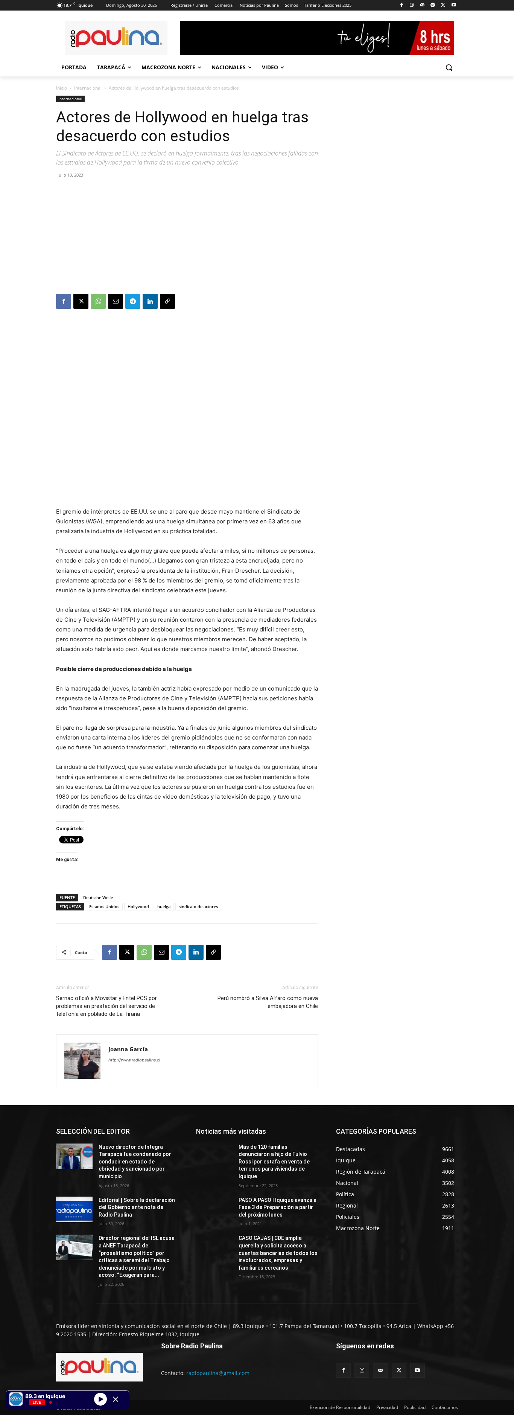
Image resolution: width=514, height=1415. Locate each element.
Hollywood (138, 906)
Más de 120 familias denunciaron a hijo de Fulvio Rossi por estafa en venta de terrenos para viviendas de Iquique (274, 1161)
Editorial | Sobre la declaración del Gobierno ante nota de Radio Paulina (137, 1207)
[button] (449, 67)
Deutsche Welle (98, 897)
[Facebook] (401, 5)
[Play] (100, 1399)
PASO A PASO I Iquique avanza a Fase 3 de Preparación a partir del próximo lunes (277, 1207)
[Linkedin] (150, 301)
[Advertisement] (187, 237)
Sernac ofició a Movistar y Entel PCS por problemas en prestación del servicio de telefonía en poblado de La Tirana (106, 1006)
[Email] (115, 301)
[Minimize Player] (115, 1399)
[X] (443, 5)
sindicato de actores (198, 906)
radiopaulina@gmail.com (217, 1373)
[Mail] (422, 5)
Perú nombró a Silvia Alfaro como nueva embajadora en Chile (267, 1002)
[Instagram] (412, 5)
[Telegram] (132, 301)
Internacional (88, 88)
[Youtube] (453, 5)
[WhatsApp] (98, 301)
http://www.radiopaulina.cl (134, 1060)
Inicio (61, 88)
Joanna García (128, 1049)
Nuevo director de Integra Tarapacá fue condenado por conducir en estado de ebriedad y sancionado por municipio (135, 1161)
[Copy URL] (167, 301)
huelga (163, 906)
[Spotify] (433, 5)
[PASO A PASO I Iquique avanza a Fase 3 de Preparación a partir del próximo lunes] (214, 1209)
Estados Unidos (104, 906)
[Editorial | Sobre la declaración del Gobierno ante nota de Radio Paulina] (74, 1209)
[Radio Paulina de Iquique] (116, 38)
